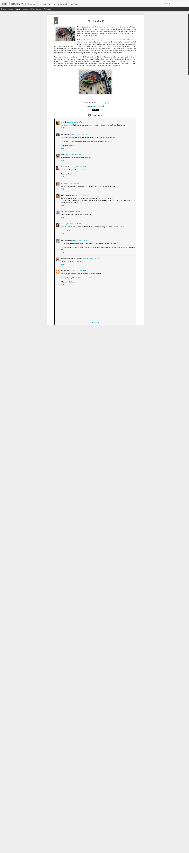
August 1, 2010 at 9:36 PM (77, 270)
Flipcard (10, 9)
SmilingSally (65, 134)
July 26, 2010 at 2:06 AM (73, 154)
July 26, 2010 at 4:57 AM (78, 166)
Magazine (18, 9)
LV (61, 183)
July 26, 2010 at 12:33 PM (82, 195)
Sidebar (32, 9)
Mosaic (25, 9)
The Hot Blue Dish (95, 20)
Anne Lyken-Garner (67, 195)
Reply (62, 128)
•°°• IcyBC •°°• (65, 166)
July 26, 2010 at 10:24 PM (72, 223)
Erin (62, 223)
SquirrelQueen (65, 240)
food (102, 106)
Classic (3, 9)
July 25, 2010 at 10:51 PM (78, 134)
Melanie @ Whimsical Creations (71, 258)
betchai (63, 122)
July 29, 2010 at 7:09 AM (91, 258)
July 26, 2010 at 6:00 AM (71, 183)
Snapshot (39, 9)
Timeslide (47, 9)
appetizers (96, 106)
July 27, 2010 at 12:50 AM (79, 240)
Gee (62, 211)
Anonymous (65, 270)
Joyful (63, 154)
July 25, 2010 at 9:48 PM (74, 122)
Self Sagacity (104, 103)
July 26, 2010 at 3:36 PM (72, 211)
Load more (95, 322)
